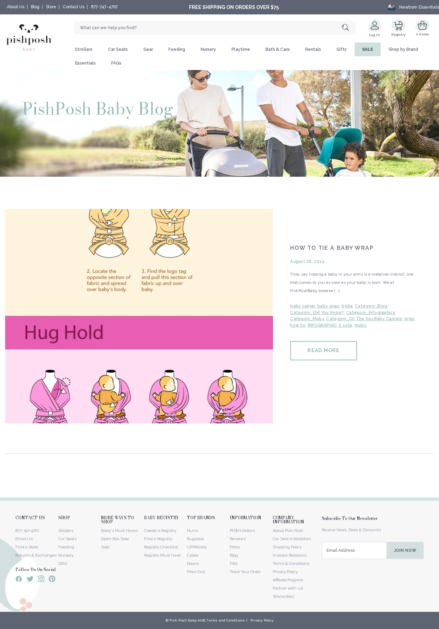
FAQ (233, 563)
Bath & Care (277, 49)
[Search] (349, 28)
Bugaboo (195, 538)
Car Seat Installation (292, 538)
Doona (193, 563)
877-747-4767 (104, 6)
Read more (323, 350)
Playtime (241, 49)
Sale (105, 547)
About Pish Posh (288, 530)
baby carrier (302, 306)
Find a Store (26, 547)
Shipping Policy (287, 547)
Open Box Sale (115, 538)
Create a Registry (160, 530)
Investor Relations (289, 555)
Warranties (283, 596)
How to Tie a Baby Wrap (331, 248)
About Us (15, 6)
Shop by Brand (403, 49)
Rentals (313, 49)
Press (235, 547)
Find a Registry (158, 538)
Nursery (208, 49)
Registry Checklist (161, 547)
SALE (367, 49)
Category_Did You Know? (317, 312)
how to (297, 325)
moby (361, 325)
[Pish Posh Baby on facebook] (18, 579)
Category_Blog (371, 306)
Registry (398, 34)
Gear (148, 49)
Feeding (176, 49)
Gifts (341, 49)
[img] (139, 316)
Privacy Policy (285, 571)
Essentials (85, 63)
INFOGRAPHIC (322, 325)
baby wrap (328, 306)
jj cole (345, 325)
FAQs (116, 63)
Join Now (405, 550)
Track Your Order (245, 571)
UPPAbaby (197, 547)
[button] (438, 625)
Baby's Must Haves (119, 530)
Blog (35, 6)
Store (51, 6)
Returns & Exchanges (36, 555)
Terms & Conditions (291, 563)
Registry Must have (162, 555)
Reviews (238, 538)
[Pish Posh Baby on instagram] (41, 579)
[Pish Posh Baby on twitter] (30, 580)
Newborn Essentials (419, 7)
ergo (409, 318)
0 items (422, 34)
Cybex (193, 555)
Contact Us (73, 6)
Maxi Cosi (196, 571)
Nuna (192, 530)
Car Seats (118, 49)
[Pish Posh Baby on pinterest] (52, 579)
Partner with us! (288, 588)
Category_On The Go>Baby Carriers (364, 318)
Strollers (84, 49)
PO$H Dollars (242, 530)
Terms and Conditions (225, 620)
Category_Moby (307, 318)
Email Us (24, 538)
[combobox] (215, 28)
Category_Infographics (370, 312)
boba (347, 306)
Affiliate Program (288, 580)
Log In (374, 35)
